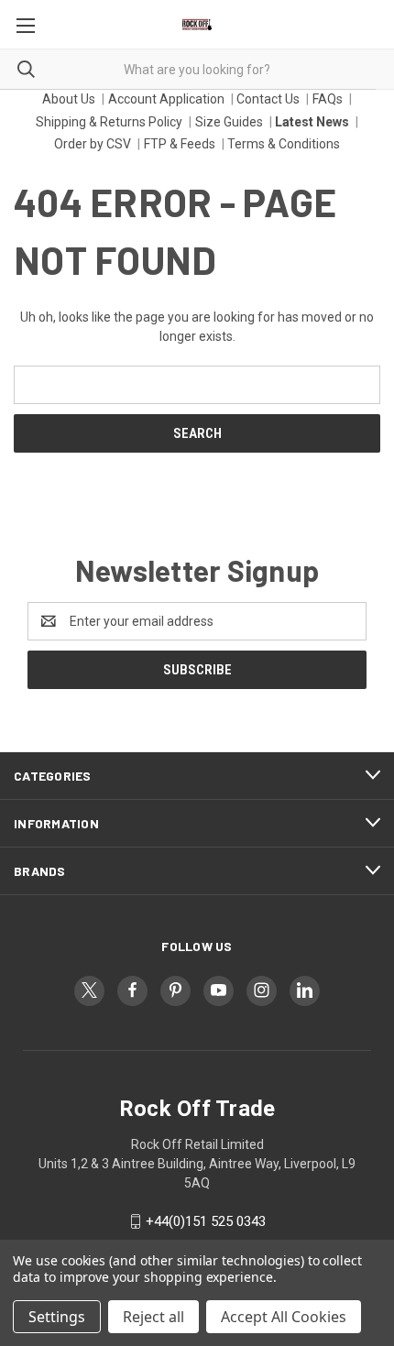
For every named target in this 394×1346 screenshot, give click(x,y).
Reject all (153, 1317)
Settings (56, 1317)
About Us (68, 99)
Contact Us (268, 99)
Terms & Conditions (283, 144)
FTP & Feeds (179, 144)
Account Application (166, 99)
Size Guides (229, 122)
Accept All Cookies (283, 1317)
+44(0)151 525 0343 (206, 1221)
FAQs (327, 99)
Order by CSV (92, 144)
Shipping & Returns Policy (109, 122)
